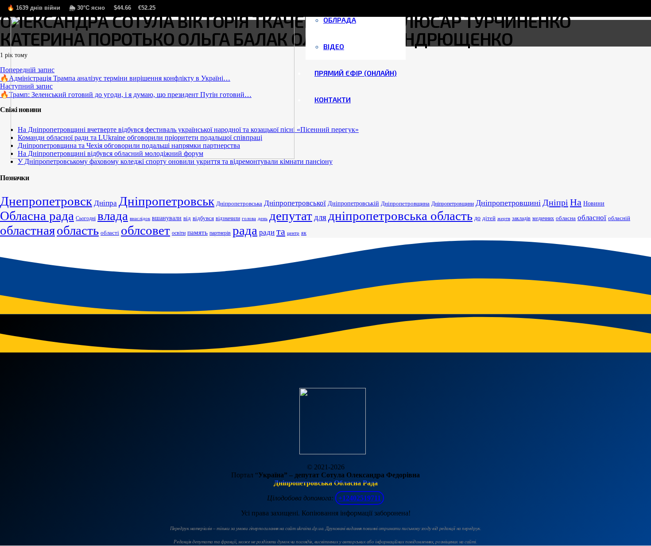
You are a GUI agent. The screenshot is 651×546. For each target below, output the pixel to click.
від (187, 218)
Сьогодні (86, 218)
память (197, 232)
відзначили (228, 218)
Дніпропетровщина (405, 203)
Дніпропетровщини (452, 204)
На (575, 202)
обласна (566, 218)
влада (112, 216)
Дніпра (105, 203)
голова (249, 218)
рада (244, 230)
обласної (591, 217)
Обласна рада (37, 216)
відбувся (203, 218)
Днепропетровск (46, 201)
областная (27, 230)
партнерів (220, 233)
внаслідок (140, 218)
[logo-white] (152, 156)
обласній (619, 218)
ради (267, 232)
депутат (290, 216)
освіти (179, 233)
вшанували (167, 217)
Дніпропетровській (353, 203)
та (280, 231)
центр (293, 233)
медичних (543, 218)
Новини (593, 203)
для (320, 217)
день (262, 218)
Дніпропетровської (295, 203)
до (477, 217)
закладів (521, 218)
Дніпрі (555, 202)
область (78, 230)
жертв (503, 218)
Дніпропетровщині (508, 202)
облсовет (145, 230)
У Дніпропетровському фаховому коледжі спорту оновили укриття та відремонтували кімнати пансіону (175, 161)
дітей (489, 218)
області (110, 232)
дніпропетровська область (400, 216)
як (303, 233)
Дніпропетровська (239, 203)
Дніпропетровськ (166, 201)
